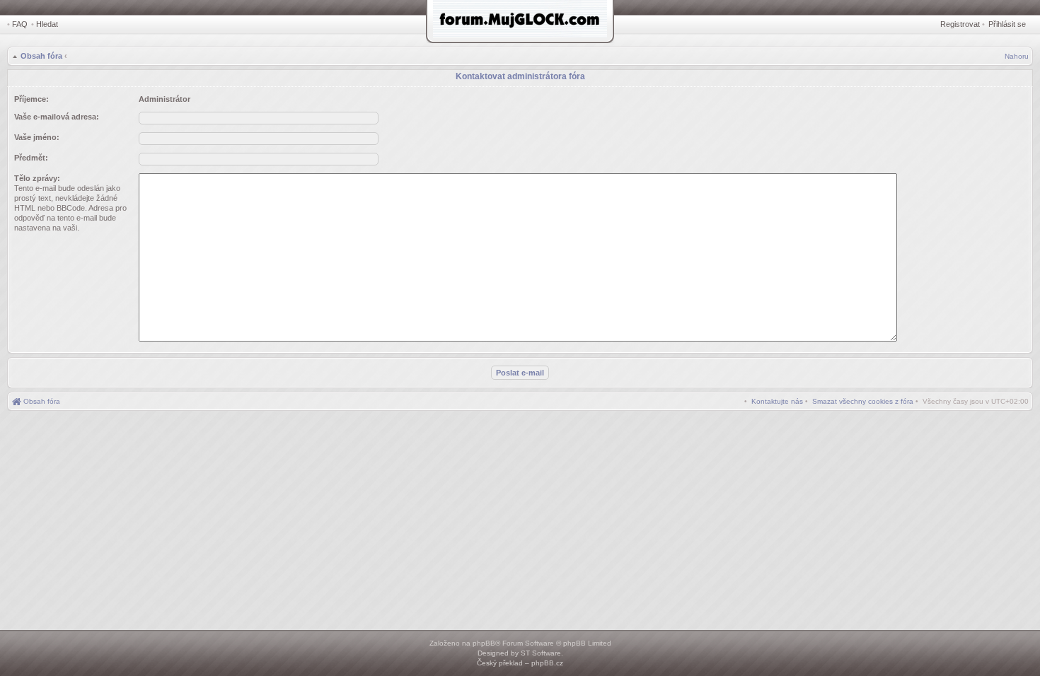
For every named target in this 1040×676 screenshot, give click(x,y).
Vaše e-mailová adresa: (56, 116)
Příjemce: (31, 99)
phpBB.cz (547, 663)
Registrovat (960, 24)
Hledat (47, 24)
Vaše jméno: (36, 137)
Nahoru (1017, 56)
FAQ (20, 24)
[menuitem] (862, 401)
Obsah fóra (41, 56)
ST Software (541, 653)
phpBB (484, 643)
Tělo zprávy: (37, 178)
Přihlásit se (1007, 24)
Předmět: (31, 157)
